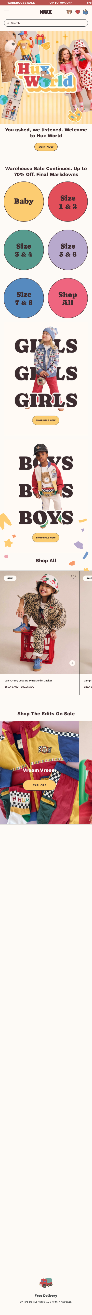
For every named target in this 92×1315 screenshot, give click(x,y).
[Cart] (85, 12)
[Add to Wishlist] (73, 577)
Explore (40, 785)
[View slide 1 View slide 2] (46, 77)
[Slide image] (46, 77)
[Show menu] (6, 12)
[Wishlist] (77, 12)
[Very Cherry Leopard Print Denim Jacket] (39, 622)
